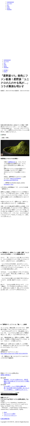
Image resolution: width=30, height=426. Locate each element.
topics (8, 8)
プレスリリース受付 (9, 413)
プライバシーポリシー (10, 415)
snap (8, 6)
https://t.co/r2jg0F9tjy (15, 178)
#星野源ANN (11, 162)
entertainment (10, 2)
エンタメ (9, 3)
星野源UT (8, 375)
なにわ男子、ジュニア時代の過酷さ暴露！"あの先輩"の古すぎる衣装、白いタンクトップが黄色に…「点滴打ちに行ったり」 (16, 388)
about (5, 412)
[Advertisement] (15, 43)
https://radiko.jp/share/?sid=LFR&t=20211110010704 (14, 353)
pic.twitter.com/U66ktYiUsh (11, 180)
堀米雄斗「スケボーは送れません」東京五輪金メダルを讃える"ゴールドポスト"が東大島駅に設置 (16, 381)
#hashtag (9, 9)
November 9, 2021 (8, 184)
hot (8, 5)
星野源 (2, 375)
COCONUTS (5, 419)
